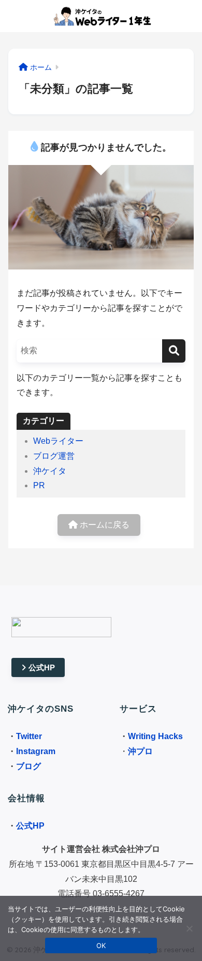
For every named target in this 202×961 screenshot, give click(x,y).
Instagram (35, 751)
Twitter (29, 736)
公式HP (41, 667)
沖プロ (140, 751)
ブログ (28, 766)
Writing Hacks (155, 736)
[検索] (173, 351)
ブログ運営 (54, 456)
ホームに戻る (103, 524)
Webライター (58, 441)
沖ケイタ (49, 471)
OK (101, 945)
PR (39, 485)
